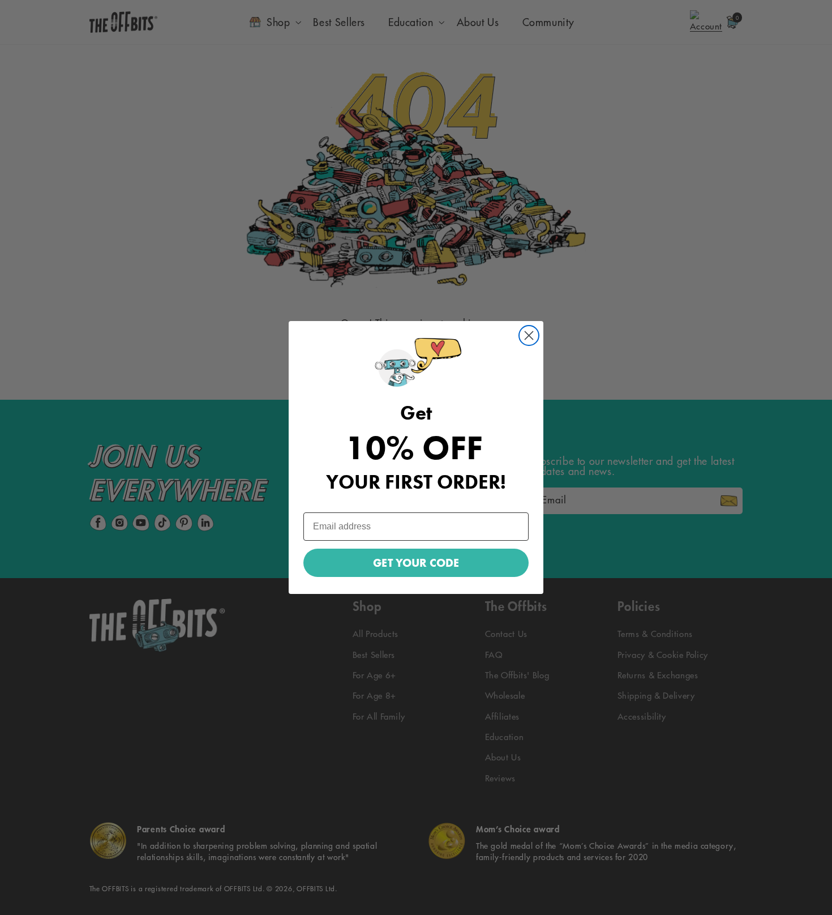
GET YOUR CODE (416, 562)
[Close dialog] (529, 335)
